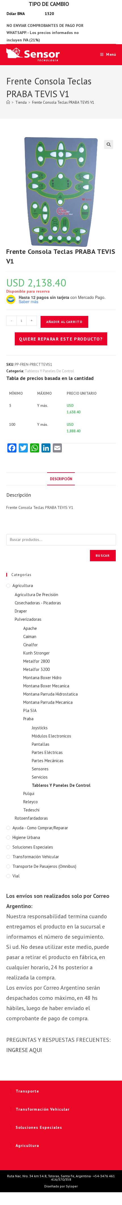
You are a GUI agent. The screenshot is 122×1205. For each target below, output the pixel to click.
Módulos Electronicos (51, 736)
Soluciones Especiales (32, 847)
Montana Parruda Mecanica (48, 702)
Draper (21, 611)
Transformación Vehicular (35, 856)
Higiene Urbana (26, 837)
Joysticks (40, 727)
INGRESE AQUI (24, 1050)
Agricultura (22, 585)
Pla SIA (30, 710)
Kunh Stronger (36, 653)
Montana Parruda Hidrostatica (50, 694)
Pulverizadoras (28, 619)
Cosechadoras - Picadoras (38, 602)
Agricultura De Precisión (36, 594)
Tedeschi (31, 810)
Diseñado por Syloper (61, 1186)
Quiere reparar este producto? (61, 339)
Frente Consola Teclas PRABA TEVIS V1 (63, 102)
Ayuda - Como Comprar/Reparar (40, 827)
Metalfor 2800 (36, 661)
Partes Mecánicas (48, 760)
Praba (28, 718)
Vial (16, 876)
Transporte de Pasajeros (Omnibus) (44, 866)
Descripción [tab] (61, 479)
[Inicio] (8, 102)
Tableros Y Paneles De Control (49, 371)
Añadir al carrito (64, 322)
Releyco (30, 801)
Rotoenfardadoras (31, 818)
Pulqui (28, 793)
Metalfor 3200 (36, 669)
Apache (30, 628)
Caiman (29, 636)
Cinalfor (30, 644)
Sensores (40, 769)
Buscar (103, 555)
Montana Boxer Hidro (42, 677)
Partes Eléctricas (47, 752)
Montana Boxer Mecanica (46, 685)
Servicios (40, 777)
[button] (108, 144)
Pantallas (40, 744)
